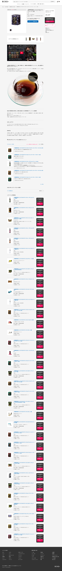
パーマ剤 (33, 552)
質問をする (40, 190)
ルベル (10, 553)
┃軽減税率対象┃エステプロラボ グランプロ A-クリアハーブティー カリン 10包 (24, 493)
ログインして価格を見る (33, 21)
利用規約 (53, 553)
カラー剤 (33, 555)
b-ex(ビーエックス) (11, 555)
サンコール (10, 559)
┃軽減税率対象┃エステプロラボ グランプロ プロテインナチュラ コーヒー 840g (24, 371)
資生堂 (10, 556)
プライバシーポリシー (55, 555)
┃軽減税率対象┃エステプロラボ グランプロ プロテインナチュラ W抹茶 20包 (24, 504)
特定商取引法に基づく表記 (55, 556)
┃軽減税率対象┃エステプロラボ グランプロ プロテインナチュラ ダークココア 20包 (24, 463)
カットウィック (43, 555)
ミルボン (10, 552)
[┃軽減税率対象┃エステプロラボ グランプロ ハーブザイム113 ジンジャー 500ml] (40, 40)
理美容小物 (42, 556)
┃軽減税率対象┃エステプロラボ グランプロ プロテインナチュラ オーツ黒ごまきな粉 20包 (24, 269)
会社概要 (53, 552)
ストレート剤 (33, 553)
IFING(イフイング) (20, 552)
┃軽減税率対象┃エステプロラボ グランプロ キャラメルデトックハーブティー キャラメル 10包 (28, 170)
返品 (46, 31)
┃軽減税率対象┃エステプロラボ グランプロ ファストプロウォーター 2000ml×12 (24, 249)
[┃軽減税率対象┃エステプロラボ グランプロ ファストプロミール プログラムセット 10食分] (33, 40)
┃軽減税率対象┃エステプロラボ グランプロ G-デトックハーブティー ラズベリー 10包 (24, 361)
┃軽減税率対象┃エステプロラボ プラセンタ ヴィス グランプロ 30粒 (24, 514)
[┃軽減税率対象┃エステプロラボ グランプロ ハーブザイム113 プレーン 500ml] (26, 40)
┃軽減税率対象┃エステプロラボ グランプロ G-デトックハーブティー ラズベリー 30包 (27, 154)
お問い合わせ (53, 559)
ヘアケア (33, 556)
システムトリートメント (35, 559)
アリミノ (3, 553)
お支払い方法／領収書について (50, 30)
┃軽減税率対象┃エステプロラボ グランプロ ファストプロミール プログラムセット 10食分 (24, 218)
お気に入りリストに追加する (50, 25)
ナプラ (3, 555)
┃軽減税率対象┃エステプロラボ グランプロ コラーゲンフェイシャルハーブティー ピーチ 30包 (24, 534)
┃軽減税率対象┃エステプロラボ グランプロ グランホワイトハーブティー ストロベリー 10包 (24, 442)
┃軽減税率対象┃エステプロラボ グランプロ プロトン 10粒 (23, 411)
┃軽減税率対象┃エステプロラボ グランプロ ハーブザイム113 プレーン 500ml (26, 161)
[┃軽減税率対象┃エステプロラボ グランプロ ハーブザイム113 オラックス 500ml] (37, 40)
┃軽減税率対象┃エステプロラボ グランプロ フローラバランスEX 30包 (24, 289)
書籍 (41, 559)
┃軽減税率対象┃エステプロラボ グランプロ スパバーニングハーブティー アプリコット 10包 (24, 432)
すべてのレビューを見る (10, 144)
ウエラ (3, 552)
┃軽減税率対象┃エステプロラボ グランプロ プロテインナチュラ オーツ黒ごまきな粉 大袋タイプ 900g (24, 402)
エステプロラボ (6, 6)
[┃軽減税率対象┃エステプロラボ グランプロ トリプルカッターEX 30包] (30, 40)
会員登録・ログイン (49, 21)
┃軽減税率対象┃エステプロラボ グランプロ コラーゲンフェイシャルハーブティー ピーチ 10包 (24, 340)
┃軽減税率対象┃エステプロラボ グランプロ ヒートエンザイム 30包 (24, 351)
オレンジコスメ (20, 559)
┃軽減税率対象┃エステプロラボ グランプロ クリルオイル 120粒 (24, 319)
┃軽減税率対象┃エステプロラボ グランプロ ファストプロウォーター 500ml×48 (24, 300)
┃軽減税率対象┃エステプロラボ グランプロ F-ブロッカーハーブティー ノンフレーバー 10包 (24, 453)
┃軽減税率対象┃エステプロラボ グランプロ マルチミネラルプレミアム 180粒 (24, 422)
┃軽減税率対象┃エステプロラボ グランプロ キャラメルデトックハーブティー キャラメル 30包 (28, 147)
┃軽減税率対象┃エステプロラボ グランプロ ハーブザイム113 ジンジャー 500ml (24, 238)
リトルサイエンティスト (21, 553)
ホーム (3, 6)
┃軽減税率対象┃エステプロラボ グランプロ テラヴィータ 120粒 (24, 258)
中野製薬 (3, 556)
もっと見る (42, 184)
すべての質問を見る (10, 190)
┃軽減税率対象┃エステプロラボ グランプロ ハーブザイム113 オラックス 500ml (24, 228)
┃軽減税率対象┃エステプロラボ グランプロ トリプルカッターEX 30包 (24, 208)
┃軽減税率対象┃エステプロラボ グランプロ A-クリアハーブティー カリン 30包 (24, 524)
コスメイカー (20, 556)
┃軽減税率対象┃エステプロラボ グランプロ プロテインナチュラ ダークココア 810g (24, 483)
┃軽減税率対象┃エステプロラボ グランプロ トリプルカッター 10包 (24, 279)
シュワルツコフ (4, 559)
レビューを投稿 (41, 144)
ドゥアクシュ (20, 555)
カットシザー (42, 553)
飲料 (14, 199)
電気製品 (42, 552)
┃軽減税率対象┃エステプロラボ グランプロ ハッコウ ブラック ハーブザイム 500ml (24, 473)
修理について (47, 32)
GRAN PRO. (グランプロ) (12, 6)
